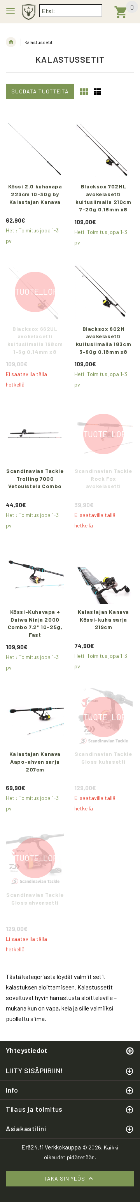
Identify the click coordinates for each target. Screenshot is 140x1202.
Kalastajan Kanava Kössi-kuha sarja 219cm (104, 619)
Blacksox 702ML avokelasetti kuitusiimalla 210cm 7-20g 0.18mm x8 (104, 198)
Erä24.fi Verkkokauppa (51, 1147)
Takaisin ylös (65, 1178)
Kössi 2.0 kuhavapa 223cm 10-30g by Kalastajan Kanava (35, 194)
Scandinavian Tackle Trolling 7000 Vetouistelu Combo (35, 478)
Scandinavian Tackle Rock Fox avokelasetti (104, 478)
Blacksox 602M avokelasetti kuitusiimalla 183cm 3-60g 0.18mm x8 (104, 340)
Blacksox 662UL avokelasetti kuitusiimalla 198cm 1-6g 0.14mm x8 (35, 340)
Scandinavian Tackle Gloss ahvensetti (35, 898)
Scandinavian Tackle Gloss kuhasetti (104, 757)
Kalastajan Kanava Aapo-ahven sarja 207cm (35, 761)
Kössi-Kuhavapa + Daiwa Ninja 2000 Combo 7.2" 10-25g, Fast (36, 623)
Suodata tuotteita (40, 91)
